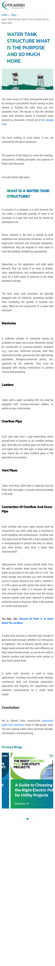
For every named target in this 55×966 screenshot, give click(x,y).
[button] (22, 818)
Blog (13, 15)
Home (4, 15)
